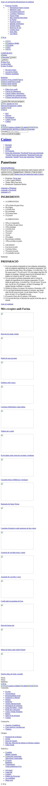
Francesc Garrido (11, 6)
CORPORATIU (6, 53)
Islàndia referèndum (17, 24)
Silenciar (27, 172)
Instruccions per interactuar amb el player (29, 174)
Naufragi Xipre (15, 22)
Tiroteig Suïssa (15, 26)
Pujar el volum (37, 172)
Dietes (7, 149)
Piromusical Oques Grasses (19, 8)
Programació (12, 106)
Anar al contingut (28, 2)
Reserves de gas (15, 28)
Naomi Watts (14, 16)
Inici (6, 113)
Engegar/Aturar (18, 172)
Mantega (11, 168)
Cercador (4, 131)
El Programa (9, 151)
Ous (6, 168)
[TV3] (9, 104)
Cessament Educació (17, 12)
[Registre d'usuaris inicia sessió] (13, 57)
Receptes (8, 145)
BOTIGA (16, 129)
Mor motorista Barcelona (18, 18)
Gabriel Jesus (14, 30)
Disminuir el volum (8, 174)
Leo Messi (13, 34)
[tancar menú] (4, 110)
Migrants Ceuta (15, 10)
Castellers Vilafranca (17, 14)
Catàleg (19, 106)
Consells (8, 147)
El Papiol (13, 20)
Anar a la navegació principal (11, 2)
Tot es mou (17, 178)
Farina (3, 168)
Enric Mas (13, 32)
